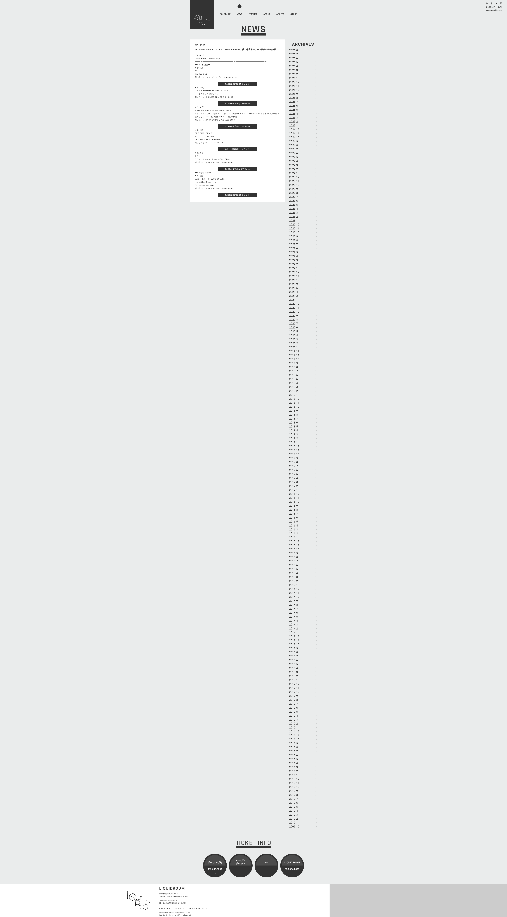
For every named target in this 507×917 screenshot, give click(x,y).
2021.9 (293, 284)
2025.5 (293, 109)
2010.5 (293, 806)
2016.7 (293, 513)
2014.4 (293, 620)
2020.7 (293, 323)
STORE (293, 14)
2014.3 (293, 624)
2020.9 (293, 315)
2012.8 (293, 700)
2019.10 (294, 359)
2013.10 (294, 644)
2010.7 (293, 799)
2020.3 (293, 339)
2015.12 (294, 541)
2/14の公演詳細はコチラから (237, 103)
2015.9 (293, 553)
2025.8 (293, 98)
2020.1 (293, 347)
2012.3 (293, 719)
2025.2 (293, 121)
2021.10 (294, 280)
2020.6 (293, 327)
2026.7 (293, 54)
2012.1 (293, 727)
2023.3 (293, 212)
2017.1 (293, 490)
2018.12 (294, 399)
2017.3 (293, 482)
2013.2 (293, 676)
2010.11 (294, 783)
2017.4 (293, 478)
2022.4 (293, 256)
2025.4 (293, 113)
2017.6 (293, 470)
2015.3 (293, 577)
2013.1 (293, 680)
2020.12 (294, 303)
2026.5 (293, 62)
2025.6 (293, 105)
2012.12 (294, 684)
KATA (500, 7)
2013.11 (294, 640)
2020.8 (293, 319)
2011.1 (293, 775)
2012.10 (294, 692)
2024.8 (293, 145)
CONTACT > (164, 908)
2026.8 (293, 50)
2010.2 (293, 818)
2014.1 (293, 632)
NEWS (239, 14)
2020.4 (293, 335)
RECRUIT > (179, 908)
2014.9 (293, 600)
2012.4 (293, 715)
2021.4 (293, 292)
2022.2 (293, 264)
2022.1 (293, 268)
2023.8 (293, 193)
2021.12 (294, 272)
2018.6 (293, 422)
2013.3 (293, 672)
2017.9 (293, 458)
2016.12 (294, 494)
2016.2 (293, 533)
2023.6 (293, 200)
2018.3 (293, 434)
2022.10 (294, 232)
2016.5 (293, 521)
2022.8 (293, 240)
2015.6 (293, 565)
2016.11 (294, 498)
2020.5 (293, 331)
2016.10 (294, 501)
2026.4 (293, 66)
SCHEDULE (225, 14)
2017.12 (294, 446)
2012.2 (293, 723)
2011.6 (293, 755)
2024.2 (293, 169)
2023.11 (294, 181)
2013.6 (293, 660)
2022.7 (293, 244)
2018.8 (293, 414)
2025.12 (294, 82)
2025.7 (293, 101)
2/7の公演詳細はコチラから (237, 195)
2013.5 (293, 664)
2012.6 (293, 707)
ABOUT (266, 14)
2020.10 (294, 311)
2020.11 (294, 307)
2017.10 (294, 454)
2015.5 (293, 569)
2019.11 (294, 355)
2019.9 (293, 363)
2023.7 (293, 197)
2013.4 (293, 668)
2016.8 (293, 509)
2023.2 (293, 216)
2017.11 (294, 450)
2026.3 (293, 70)
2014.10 (294, 597)
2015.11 (294, 545)
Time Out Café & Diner (494, 10)
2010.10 (294, 787)
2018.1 (293, 442)
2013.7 (293, 656)
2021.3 (293, 296)
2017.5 (293, 474)
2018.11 (294, 402)
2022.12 (294, 224)
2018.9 (293, 410)
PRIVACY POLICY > (198, 908)
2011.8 (293, 747)
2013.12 (294, 636)
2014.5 (293, 616)
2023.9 (293, 189)
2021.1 (293, 299)
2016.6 (293, 517)
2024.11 (294, 133)
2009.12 (294, 826)
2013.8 (293, 652)
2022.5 (293, 252)
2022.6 (293, 248)
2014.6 (293, 612)
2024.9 (293, 141)
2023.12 (294, 177)
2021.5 (293, 288)
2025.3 (293, 117)
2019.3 (293, 387)
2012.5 (293, 711)
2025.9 (293, 94)
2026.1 (293, 78)
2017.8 (293, 462)
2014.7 (293, 608)
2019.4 (293, 383)
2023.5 (293, 204)
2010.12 (294, 779)
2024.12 (294, 129)
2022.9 (293, 236)
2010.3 (293, 814)
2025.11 (294, 86)
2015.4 (293, 573)
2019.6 (293, 375)
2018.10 (294, 406)
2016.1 (293, 537)
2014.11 (294, 593)
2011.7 (293, 751)
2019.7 (293, 371)
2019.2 (293, 391)
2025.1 (293, 125)
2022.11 (294, 228)
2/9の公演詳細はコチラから (237, 84)
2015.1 (293, 585)
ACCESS (280, 14)
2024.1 (293, 173)
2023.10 (294, 185)
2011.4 (293, 763)
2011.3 (293, 767)
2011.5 (293, 759)
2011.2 (293, 771)
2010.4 (293, 810)
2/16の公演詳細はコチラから (237, 126)
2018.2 (293, 438)
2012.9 (293, 696)
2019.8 (293, 367)
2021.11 (294, 276)
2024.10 (294, 137)
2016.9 (293, 505)
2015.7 (293, 561)
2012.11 (294, 688)
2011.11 (294, 735)
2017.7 (293, 466)
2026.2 (293, 74)
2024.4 (293, 161)
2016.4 (293, 525)
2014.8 (293, 604)
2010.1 (293, 822)
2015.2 (293, 581)
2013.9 (293, 648)
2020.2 (293, 343)
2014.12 (294, 589)
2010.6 (293, 802)
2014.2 (293, 628)
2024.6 (293, 153)
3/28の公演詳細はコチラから (237, 169)
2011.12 (294, 731)
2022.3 (293, 260)
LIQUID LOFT (490, 7)
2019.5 (293, 379)
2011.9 (293, 743)
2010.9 (293, 791)
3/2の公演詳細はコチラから (237, 149)
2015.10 (294, 549)
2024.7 (293, 149)
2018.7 (293, 418)
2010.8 (293, 795)
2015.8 (293, 557)
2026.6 (293, 58)
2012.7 (293, 703)
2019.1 (293, 395)
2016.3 (293, 529)
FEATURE (252, 14)
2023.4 (293, 208)
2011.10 (294, 739)
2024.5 (293, 157)
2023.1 (293, 220)
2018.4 (293, 430)
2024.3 (293, 165)
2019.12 (294, 351)
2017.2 (293, 486)
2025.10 (294, 90)
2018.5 (293, 426)
